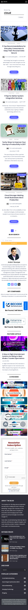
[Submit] (25, 570)
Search (14, 243)
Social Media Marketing (14, 409)
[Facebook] (15, 284)
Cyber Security (11, 43)
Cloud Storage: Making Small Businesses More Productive (14, 197)
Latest (18, 43)
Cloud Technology (10, 192)
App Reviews (14, 432)
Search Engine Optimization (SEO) (13, 401)
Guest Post (11, 93)
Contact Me (26, 305)
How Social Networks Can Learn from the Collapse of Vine (17, 538)
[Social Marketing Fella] (4, 2)
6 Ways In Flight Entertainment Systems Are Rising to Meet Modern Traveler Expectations (13, 356)
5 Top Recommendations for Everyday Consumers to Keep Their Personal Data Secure (14, 49)
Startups (16, 139)
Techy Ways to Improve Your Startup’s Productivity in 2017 (14, 143)
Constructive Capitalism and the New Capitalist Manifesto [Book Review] (18, 557)
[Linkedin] (9, 284)
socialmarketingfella (12, 56)
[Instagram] (12, 284)
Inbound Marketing (14, 393)
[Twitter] (19, 284)
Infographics (14, 425)
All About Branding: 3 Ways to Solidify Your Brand (17, 547)
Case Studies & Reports (14, 417)
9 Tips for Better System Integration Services (14, 97)
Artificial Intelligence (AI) (14, 385)
